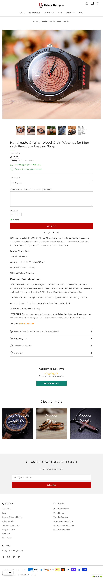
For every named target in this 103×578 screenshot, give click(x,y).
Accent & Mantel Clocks (63, 525)
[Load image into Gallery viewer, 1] (20, 130)
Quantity (14, 211)
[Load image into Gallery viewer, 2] (31, 130)
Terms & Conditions (10, 525)
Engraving (15, 178)
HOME (21, 13)
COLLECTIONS (34, 13)
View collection (17, 431)
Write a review (51, 383)
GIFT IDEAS (49, 13)
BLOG (81, 13)
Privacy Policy (8, 521)
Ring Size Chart (9, 530)
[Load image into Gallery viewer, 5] (62, 130)
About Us (6, 509)
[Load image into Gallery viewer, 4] (51, 130)
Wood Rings (58, 513)
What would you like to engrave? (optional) (31, 189)
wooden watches (26, 323)
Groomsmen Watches (63, 521)
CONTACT (70, 13)
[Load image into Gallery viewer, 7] (82, 130)
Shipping (13, 160)
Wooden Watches (61, 509)
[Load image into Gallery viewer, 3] (41, 130)
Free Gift (6, 534)
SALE (60, 13)
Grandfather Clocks (61, 530)
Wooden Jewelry (60, 517)
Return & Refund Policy (12, 517)
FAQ (4, 513)
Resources (6, 538)
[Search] (98, 3)
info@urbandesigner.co (12, 551)
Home (35, 21)
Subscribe (51, 485)
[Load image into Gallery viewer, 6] (72, 130)
